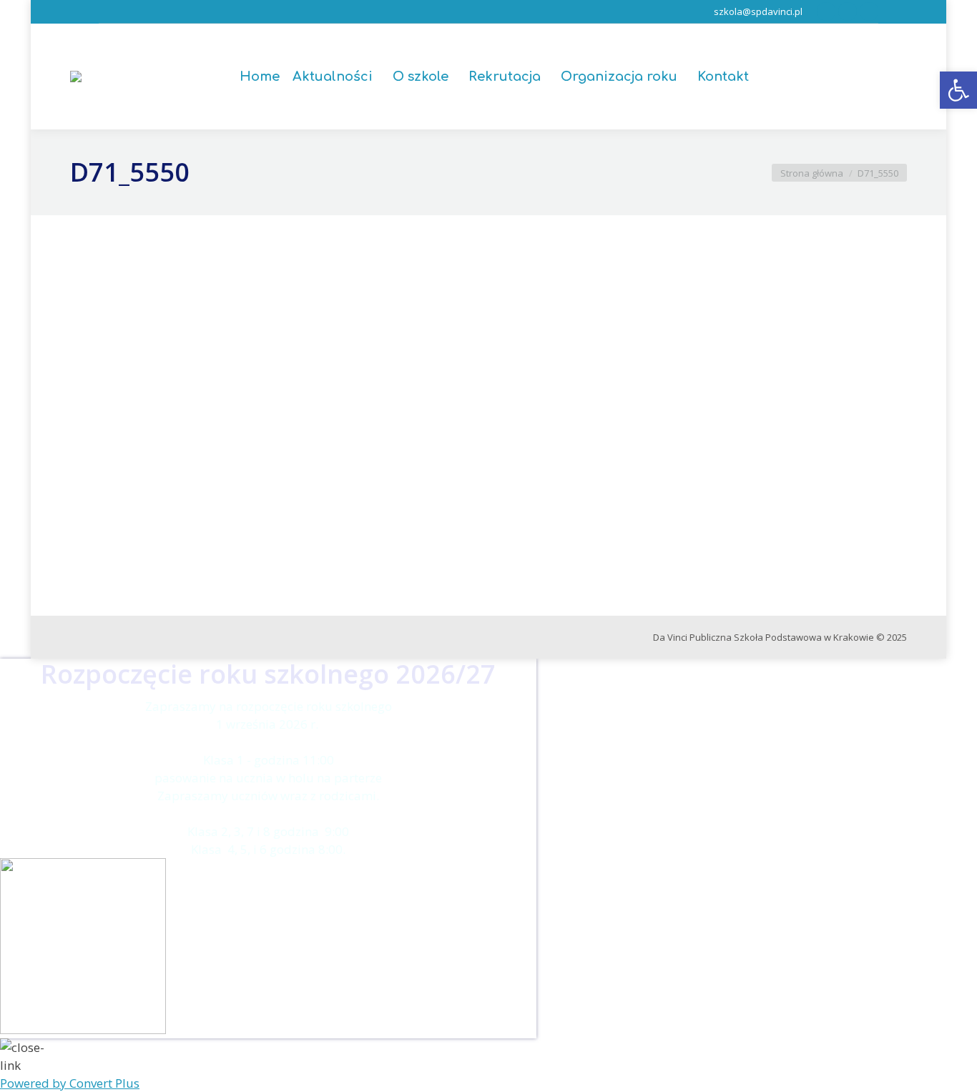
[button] (958, 90)
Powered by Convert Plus (69, 1083)
